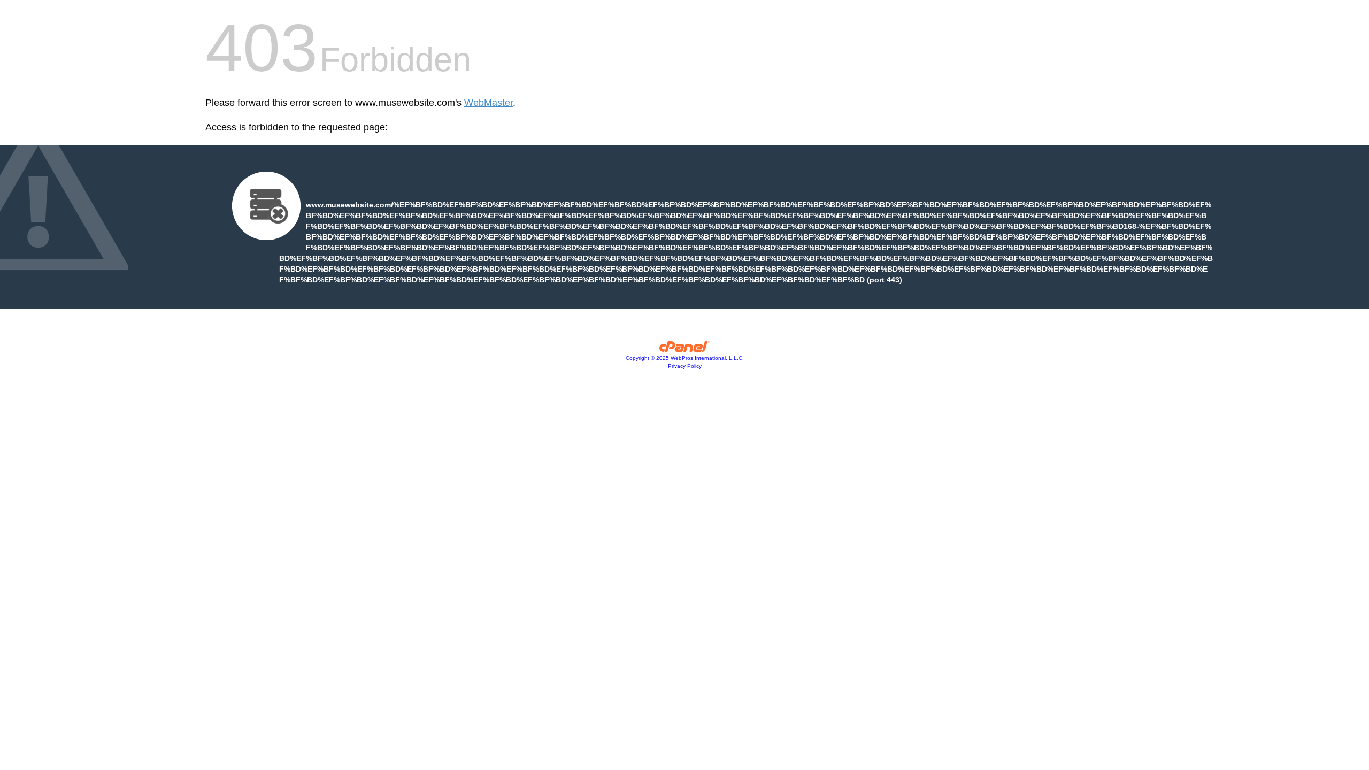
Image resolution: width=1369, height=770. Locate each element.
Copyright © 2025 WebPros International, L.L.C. (685, 358)
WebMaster (488, 102)
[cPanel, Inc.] (684, 349)
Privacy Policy (685, 366)
